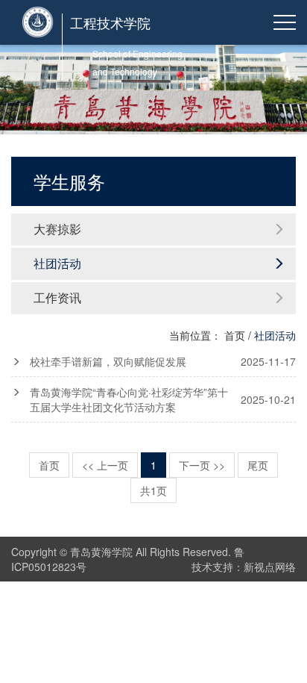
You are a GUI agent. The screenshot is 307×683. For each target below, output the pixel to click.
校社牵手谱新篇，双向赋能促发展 (163, 361)
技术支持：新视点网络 (244, 566)
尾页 (257, 465)
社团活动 (57, 263)
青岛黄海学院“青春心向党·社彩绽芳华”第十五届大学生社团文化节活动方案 (163, 399)
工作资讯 (57, 297)
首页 (234, 335)
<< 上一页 (105, 465)
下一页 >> (202, 465)
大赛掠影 (57, 228)
